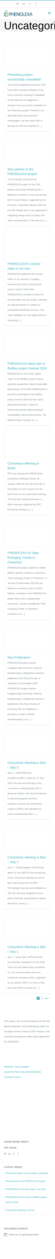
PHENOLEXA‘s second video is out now (26, 1189)
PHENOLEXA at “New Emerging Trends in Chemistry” (23, 557)
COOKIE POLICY (12, 1077)
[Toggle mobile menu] (49, 13)
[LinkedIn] (9, 1154)
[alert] (27, 1234)
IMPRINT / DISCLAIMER (16, 1067)
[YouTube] (5, 1154)
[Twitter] (14, 1154)
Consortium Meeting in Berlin (20, 1210)
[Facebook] (18, 1154)
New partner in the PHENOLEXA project (25, 1181)
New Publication (18, 657)
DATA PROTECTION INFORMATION (22, 1072)
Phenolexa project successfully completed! (27, 1173)
